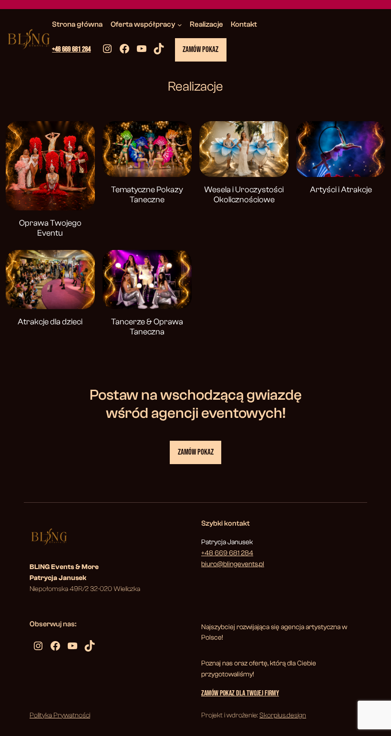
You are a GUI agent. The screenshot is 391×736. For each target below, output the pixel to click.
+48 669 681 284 (71, 49)
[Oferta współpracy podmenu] (179, 24)
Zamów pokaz (200, 49)
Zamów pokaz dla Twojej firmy (240, 693)
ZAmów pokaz (196, 452)
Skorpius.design (282, 715)
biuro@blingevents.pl (232, 564)
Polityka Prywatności (60, 715)
